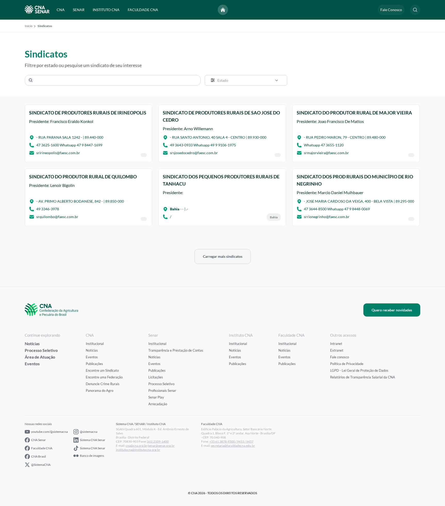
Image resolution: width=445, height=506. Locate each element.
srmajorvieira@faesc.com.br (326, 153)
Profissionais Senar (162, 390)
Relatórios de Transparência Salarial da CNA (362, 377)
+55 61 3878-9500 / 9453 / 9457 (231, 441)
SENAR (78, 9)
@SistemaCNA (40, 465)
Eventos (32, 363)
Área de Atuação (40, 356)
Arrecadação (157, 404)
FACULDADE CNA (143, 9)
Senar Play (156, 397)
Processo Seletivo (41, 350)
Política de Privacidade (346, 364)
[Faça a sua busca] (415, 10)
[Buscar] (30, 80)
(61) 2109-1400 (158, 441)
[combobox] (246, 80)
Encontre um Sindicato (102, 370)
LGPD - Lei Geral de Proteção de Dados (359, 370)
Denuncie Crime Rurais (102, 384)
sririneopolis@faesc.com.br (58, 153)
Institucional (95, 344)
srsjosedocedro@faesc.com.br (194, 153)
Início (28, 26)
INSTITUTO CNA (106, 9)
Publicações (94, 364)
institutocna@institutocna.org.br (138, 450)
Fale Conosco (391, 9)
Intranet (336, 344)
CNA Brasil (38, 456)
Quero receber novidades (392, 310)
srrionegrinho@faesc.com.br (326, 217)
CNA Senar (38, 440)
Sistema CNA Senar (92, 440)
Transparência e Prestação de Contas (175, 350)
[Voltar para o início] (223, 10)
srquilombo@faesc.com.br (57, 217)
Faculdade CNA (41, 448)
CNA (61, 9)
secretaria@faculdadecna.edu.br (233, 445)
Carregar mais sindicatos (222, 256)
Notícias (32, 343)
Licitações (155, 377)
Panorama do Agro (99, 390)
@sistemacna (88, 432)
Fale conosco (339, 357)
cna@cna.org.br (136, 445)
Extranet (336, 350)
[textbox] (249, 80)
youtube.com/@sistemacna (49, 432)
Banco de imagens (92, 456)
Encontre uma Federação (104, 377)
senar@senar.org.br (161, 445)
